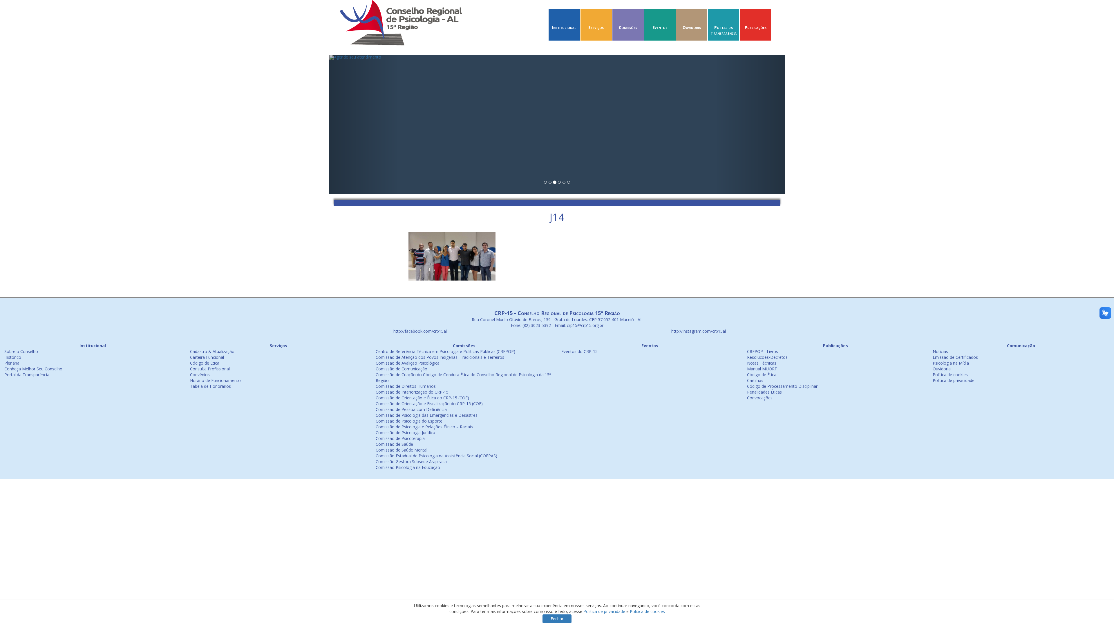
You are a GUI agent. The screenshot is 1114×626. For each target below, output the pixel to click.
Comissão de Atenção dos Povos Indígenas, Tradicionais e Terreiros (440, 357)
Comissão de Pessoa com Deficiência (411, 409)
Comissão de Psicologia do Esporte (409, 421)
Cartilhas (755, 380)
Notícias (940, 351)
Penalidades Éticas (764, 392)
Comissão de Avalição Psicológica (408, 363)
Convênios (200, 374)
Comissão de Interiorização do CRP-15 (412, 392)
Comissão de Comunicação (401, 369)
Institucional (564, 27)
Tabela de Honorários (210, 386)
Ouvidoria (692, 27)
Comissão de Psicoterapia (400, 438)
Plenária (11, 363)
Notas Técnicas (761, 363)
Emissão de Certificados (955, 357)
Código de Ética (204, 363)
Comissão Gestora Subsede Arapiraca (411, 461)
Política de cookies (950, 374)
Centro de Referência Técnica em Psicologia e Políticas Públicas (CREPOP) (445, 351)
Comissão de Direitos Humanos (406, 386)
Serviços (596, 27)
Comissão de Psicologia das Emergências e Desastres (427, 415)
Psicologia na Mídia (951, 363)
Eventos (659, 27)
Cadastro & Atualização (212, 351)
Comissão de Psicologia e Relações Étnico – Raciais (424, 427)
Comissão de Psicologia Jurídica (405, 432)
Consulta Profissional (210, 369)
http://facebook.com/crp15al (419, 331)
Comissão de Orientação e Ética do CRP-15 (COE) (422, 398)
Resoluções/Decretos (767, 357)
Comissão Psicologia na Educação (408, 467)
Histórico (12, 357)
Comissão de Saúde (394, 444)
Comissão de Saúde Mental (401, 450)
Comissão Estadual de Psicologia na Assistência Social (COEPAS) (436, 455)
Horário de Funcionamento (215, 380)
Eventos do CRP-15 (579, 351)
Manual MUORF (762, 369)
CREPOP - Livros (762, 351)
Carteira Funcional (207, 357)
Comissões (628, 27)
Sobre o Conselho (21, 351)
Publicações (755, 27)
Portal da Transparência (723, 30)
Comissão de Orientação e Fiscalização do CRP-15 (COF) (429, 403)
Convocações (760, 398)
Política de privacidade (953, 380)
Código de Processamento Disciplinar (782, 386)
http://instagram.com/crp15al (698, 331)
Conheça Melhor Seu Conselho (33, 369)
